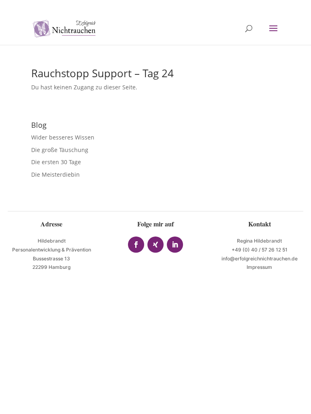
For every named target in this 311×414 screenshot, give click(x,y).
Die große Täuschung (59, 150)
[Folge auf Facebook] (136, 245)
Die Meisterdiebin (55, 174)
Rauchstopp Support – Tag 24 (102, 73)
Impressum (259, 267)
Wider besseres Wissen (63, 137)
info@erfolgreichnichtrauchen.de (260, 259)
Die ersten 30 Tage (56, 162)
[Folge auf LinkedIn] (175, 245)
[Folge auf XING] (155, 245)
